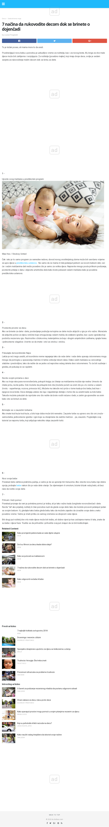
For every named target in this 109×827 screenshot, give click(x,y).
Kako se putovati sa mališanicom (31, 556)
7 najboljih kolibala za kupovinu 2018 (32, 631)
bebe (18, 485)
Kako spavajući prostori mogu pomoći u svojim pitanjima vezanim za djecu (48, 712)
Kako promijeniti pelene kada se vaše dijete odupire (38, 533)
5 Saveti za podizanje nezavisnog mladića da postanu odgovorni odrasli (47, 688)
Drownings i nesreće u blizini (29, 637)
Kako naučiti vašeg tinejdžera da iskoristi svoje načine (39, 735)
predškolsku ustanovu (26, 263)
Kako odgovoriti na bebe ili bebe (30, 579)
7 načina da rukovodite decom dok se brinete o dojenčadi (41, 568)
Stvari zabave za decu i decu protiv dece (34, 700)
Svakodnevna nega (14, 18)
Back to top (54, 815)
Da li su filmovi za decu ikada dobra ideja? (34, 544)
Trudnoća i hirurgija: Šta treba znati (31, 660)
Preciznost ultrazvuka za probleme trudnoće (36, 672)
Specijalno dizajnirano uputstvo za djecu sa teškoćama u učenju (44, 649)
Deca (4, 18)
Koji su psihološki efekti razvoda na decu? (34, 723)
